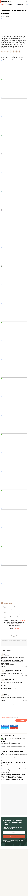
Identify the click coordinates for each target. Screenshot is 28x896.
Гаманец (2, 760)
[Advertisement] (14, 643)
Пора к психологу (5, 772)
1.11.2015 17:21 (6, 671)
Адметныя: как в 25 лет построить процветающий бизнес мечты (14, 610)
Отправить (21, 720)
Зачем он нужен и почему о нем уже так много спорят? (14, 753)
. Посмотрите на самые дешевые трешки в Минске (13, 742)
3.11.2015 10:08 (6, 695)
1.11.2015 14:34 (6, 655)
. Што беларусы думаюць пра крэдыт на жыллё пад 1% (14, 763)
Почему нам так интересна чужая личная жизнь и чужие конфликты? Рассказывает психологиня (14, 778)
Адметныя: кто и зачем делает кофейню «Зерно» (14, 606)
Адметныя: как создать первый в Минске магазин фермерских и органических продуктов (15, 615)
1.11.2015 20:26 (7, 680)
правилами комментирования (7, 717)
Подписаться (14, 837)
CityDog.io (3, 16)
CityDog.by (22, 620)
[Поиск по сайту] (23, 1)
